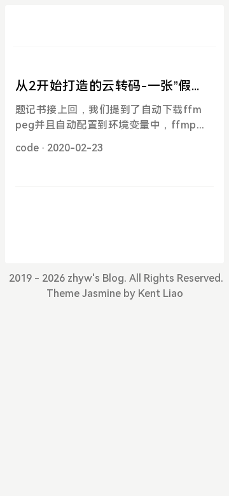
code (27, 148)
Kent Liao (160, 293)
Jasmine (101, 293)
